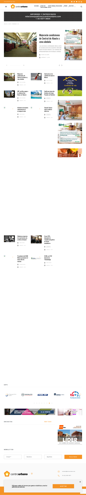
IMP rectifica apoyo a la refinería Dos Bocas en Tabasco (22, 93)
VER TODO (47, 421)
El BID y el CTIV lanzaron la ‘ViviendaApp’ (48, 258)
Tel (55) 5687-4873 (66, 475)
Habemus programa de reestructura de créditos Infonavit (22, 238)
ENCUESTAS (8, 421)
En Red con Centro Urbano (44, 6)
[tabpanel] (11, 395)
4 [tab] (42, 403)
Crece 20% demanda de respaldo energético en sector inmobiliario (49, 239)
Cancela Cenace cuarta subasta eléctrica (48, 109)
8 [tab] (52, 403)
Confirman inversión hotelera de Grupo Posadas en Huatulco (49, 93)
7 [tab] (49, 403)
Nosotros (71, 6)
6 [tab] (47, 403)
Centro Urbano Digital (51, 6)
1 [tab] (34, 403)
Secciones (36, 6)
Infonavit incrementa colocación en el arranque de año (22, 109)
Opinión (65, 6)
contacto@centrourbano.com (68, 471)
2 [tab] (37, 403)
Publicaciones (59, 6)
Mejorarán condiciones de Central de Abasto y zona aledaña (49, 38)
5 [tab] (44, 403)
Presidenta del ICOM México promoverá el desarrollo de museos (22, 258)
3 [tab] (39, 403)
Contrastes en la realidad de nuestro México (49, 75)
